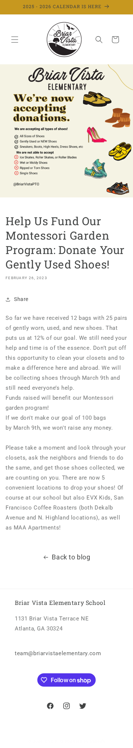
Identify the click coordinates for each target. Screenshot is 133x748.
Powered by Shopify (85, 741)
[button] (15, 39)
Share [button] (21, 299)
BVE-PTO (54, 741)
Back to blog (71, 557)
